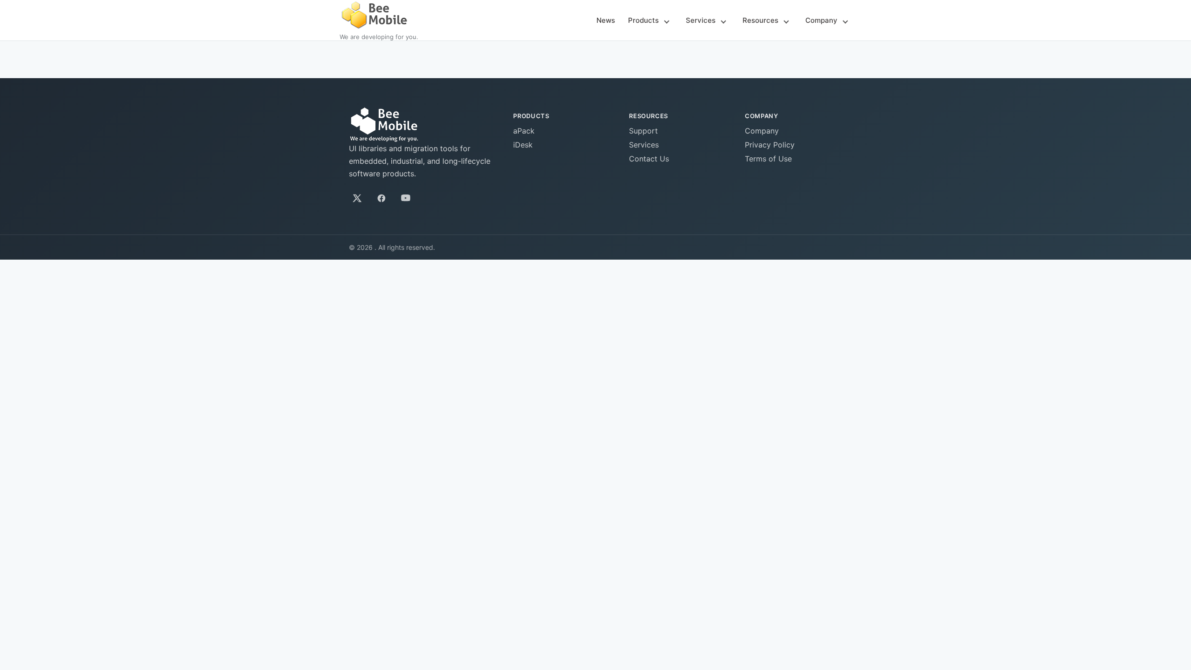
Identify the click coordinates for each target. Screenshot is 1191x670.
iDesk (523, 144)
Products (643, 20)
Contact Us (649, 158)
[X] (357, 198)
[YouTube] (405, 198)
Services (701, 20)
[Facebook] (381, 198)
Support (643, 130)
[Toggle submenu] (667, 21)
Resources (760, 20)
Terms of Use (768, 158)
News (605, 20)
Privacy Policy (770, 144)
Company (821, 20)
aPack (524, 130)
